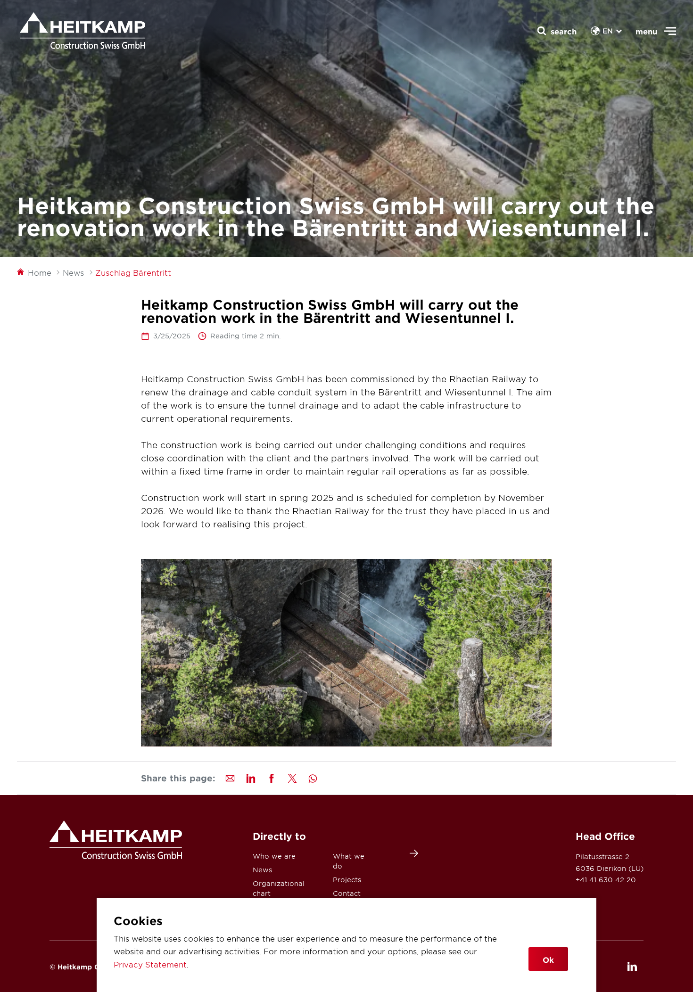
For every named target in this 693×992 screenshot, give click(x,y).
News (262, 870)
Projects (347, 880)
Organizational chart (279, 888)
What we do (348, 861)
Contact (347, 893)
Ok (548, 959)
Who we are (274, 856)
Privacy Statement (150, 964)
